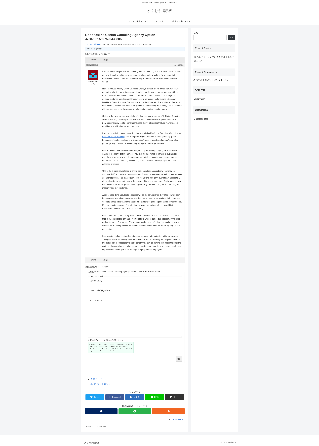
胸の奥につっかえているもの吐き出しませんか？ (214, 59)
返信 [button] (175, 65)
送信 (178, 359)
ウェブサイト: (96, 300)
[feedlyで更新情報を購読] (135, 411)
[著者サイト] (101, 411)
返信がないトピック (100, 383)
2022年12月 (200, 99)
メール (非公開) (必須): (100, 290)
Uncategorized (201, 119)
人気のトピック (98, 379)
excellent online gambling (113, 137)
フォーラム (88, 44)
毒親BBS (97, 44)
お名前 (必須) (96, 280)
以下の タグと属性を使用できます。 (107, 340)
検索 (195, 32)
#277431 (180, 65)
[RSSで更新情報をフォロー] (168, 411)
